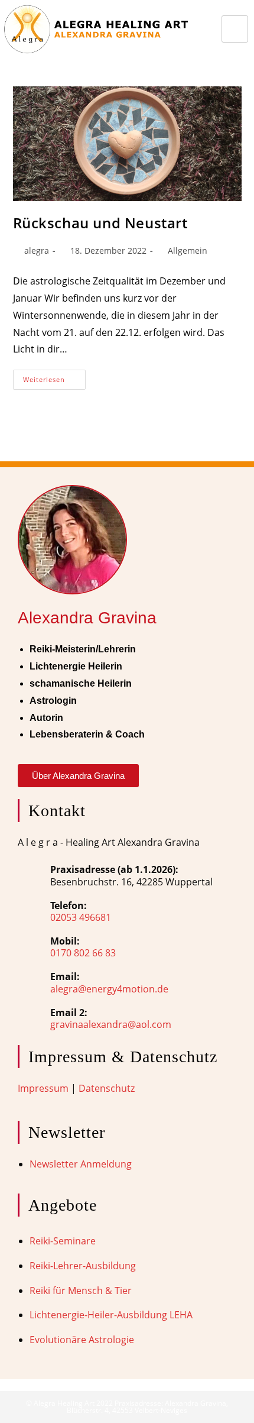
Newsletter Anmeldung (81, 1163)
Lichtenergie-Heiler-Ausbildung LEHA (111, 1314)
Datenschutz (107, 1088)
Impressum (43, 1088)
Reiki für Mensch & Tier (81, 1290)
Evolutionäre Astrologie (82, 1339)
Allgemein (187, 250)
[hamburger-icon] (235, 29)
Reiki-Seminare (63, 1240)
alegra (36, 250)
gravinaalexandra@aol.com (110, 1024)
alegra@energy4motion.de (109, 988)
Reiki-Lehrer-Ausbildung (83, 1265)
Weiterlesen (54, 377)
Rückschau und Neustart (100, 222)
